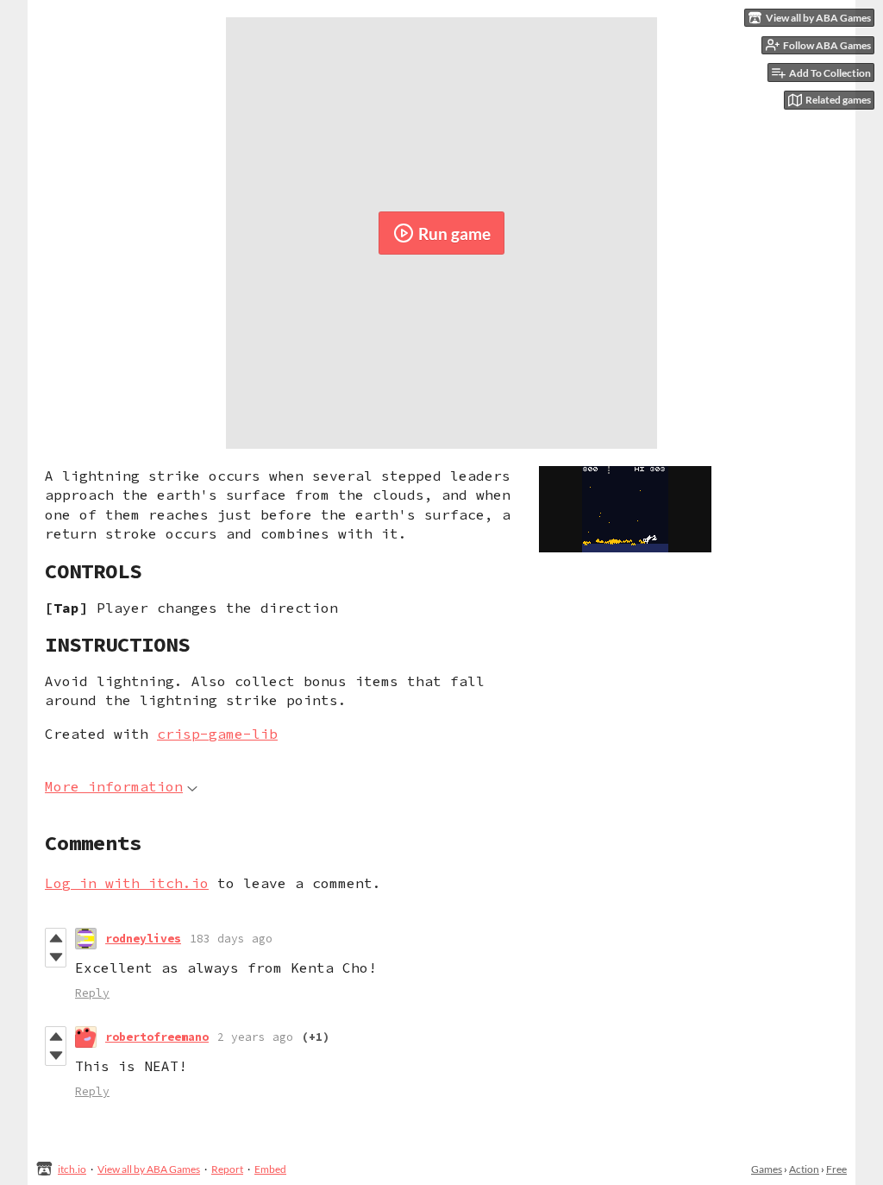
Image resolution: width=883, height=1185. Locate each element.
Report (227, 1169)
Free (836, 1169)
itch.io (72, 1169)
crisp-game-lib (217, 733)
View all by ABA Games (148, 1169)
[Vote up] (56, 938)
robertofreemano (157, 1037)
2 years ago (255, 1037)
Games (766, 1169)
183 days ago (231, 938)
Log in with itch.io (127, 883)
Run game (454, 233)
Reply (92, 993)
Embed (270, 1169)
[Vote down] (56, 957)
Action (804, 1169)
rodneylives (143, 938)
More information (114, 786)
